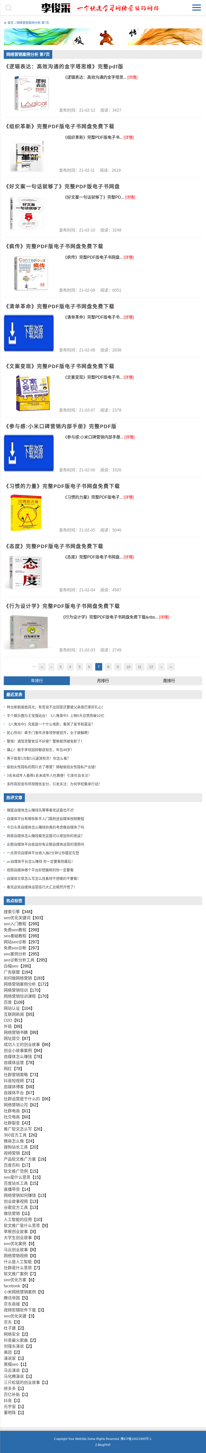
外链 (8, 1026)
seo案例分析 (15, 954)
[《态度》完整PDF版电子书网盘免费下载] (29, 573)
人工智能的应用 (18, 1219)
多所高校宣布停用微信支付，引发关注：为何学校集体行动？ (54, 784)
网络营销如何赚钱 (20, 1195)
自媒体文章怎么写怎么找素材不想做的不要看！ (44, 878)
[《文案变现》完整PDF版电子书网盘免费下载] (29, 393)
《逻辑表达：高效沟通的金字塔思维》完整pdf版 (64, 66)
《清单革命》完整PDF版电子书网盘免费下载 (59, 306)
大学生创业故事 (18, 1238)
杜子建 (10, 1328)
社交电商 (12, 1117)
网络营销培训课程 (20, 996)
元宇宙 (10, 1406)
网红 (8, 1069)
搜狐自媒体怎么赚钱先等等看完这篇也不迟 (40, 810)
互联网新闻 (14, 1014)
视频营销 (12, 1153)
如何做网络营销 (18, 978)
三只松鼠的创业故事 (22, 1382)
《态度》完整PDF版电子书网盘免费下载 (54, 546)
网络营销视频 (16, 1256)
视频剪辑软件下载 (20, 1310)
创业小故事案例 (18, 1050)
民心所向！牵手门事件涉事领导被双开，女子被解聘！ (49, 733)
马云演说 (12, 1370)
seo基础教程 (15, 936)
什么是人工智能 (18, 1262)
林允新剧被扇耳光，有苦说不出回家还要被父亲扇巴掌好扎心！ (56, 707)
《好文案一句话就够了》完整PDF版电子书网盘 (62, 186)
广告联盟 (12, 972)
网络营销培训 (16, 990)
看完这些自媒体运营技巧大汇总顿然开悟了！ (42, 887)
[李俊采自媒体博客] (103, 7)
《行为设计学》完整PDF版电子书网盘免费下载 (62, 606)
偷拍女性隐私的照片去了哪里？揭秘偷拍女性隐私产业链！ (52, 767)
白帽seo (11, 966)
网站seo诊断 (15, 942)
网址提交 (12, 1038)
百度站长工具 (16, 1183)
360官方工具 (15, 1135)
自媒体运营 (14, 1063)
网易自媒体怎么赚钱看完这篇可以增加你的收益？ (45, 836)
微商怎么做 (14, 1141)
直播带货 (12, 1189)
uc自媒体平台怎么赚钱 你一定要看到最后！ (41, 861)
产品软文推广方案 (20, 1159)
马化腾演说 (14, 1376)
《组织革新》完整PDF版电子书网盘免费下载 (59, 126)
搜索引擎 (12, 912)
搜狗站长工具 (16, 1147)
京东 (8, 1322)
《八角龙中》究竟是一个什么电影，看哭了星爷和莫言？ (51, 724)
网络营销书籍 (16, 1032)
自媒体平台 (14, 1093)
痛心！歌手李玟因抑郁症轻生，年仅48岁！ (40, 750)
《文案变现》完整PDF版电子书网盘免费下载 (59, 366)
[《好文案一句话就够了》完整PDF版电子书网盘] (29, 213)
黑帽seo (11, 1364)
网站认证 (12, 1008)
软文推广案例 (16, 1274)
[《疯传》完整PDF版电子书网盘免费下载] (29, 273)
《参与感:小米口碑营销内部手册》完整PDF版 (60, 426)
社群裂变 (12, 1123)
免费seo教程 (15, 930)
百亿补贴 (12, 1394)
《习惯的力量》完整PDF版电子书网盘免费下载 (62, 486)
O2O (8, 1020)
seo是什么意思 (17, 1177)
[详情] (132, 77)
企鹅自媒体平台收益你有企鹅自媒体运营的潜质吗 (45, 844)
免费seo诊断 (15, 948)
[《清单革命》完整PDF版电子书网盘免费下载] (29, 333)
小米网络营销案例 (20, 1292)
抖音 (8, 1400)
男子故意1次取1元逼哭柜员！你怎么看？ (39, 758)
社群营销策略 (16, 1075)
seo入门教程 (15, 924)
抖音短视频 (14, 1081)
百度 (8, 1002)
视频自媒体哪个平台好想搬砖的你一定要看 (40, 870)
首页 (11, 23)
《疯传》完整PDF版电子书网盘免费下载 (54, 246)
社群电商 (12, 1111)
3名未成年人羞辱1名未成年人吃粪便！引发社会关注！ (49, 775)
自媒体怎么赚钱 (18, 1056)
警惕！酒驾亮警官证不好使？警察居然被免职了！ (45, 741)
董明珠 (10, 1413)
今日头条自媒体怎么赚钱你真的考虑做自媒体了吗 (45, 827)
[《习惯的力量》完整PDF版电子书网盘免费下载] (29, 513)
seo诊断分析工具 (19, 960)
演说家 (10, 1358)
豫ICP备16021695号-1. (136, 1439)
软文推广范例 (16, 1171)
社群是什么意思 (18, 1268)
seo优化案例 (15, 1244)
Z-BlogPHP (102, 1445)
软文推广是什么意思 (22, 1225)
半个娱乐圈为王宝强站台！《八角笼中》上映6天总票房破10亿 (55, 716)
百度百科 (12, 1165)
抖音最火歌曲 (16, 1340)
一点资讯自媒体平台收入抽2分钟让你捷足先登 (43, 853)
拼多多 (10, 1388)
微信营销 (12, 1213)
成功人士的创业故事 (22, 1044)
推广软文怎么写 (18, 1129)
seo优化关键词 (17, 918)
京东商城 (12, 1304)
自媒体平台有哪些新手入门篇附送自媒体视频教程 (45, 819)
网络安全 (12, 1334)
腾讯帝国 (12, 1298)
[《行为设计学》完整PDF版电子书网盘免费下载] (29, 633)
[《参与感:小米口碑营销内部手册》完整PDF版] (29, 453)
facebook (12, 1286)
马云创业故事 (16, 1250)
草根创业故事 (16, 1231)
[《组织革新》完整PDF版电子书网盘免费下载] (29, 153)
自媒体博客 (14, 1087)
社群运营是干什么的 (22, 1099)
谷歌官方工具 (16, 1207)
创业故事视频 (16, 1201)
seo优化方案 (15, 1280)
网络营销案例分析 (20, 984)
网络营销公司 (16, 1105)
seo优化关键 (15, 1316)
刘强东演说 (14, 1346)
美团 (8, 1352)
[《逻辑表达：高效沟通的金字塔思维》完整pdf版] (29, 93)
